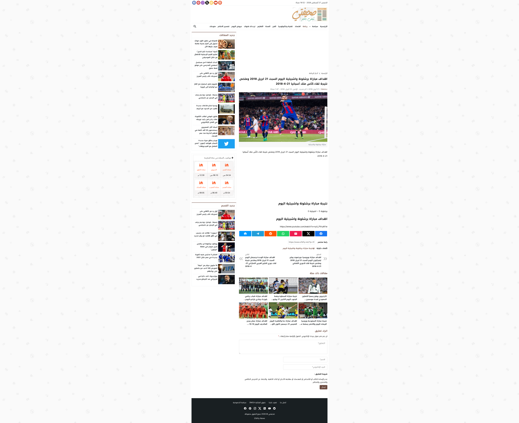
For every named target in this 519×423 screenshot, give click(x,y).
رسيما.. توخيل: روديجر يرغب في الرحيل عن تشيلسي (206, 96)
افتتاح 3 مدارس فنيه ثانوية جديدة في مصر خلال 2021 (206, 256)
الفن (274, 26)
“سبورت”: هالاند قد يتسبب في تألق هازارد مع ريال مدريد (205, 234)
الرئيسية (323, 26)
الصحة (267, 26)
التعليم (260, 26)
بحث (195, 26)
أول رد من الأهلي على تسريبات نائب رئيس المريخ (207, 75)
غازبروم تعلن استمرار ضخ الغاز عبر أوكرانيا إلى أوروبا (205, 85)
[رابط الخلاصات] (211, 3)
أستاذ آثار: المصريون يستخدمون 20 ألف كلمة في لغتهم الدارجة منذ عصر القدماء (206, 131)
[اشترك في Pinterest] (198, 3)
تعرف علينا (273, 402)
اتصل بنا (283, 402)
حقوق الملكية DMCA (257, 402)
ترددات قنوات (249, 26)
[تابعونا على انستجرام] (202, 3)
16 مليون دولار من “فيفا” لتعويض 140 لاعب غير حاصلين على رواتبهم (205, 268)
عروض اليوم (237, 26)
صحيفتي (271, 414)
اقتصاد (298, 26)
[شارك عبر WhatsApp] (283, 233)
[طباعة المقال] (245, 233)
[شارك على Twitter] (308, 233)
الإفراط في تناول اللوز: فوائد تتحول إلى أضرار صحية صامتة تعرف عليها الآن (205, 43)
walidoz (324, 89)
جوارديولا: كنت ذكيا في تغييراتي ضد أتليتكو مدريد (206, 278)
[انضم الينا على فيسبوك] (194, 3)
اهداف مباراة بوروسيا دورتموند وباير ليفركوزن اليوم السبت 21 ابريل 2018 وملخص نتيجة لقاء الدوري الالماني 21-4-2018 (305, 260)
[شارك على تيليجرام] (257, 233)
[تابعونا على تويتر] (207, 3)
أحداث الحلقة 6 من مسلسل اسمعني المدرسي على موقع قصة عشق (206, 65)
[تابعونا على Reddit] (220, 3)
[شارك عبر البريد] (295, 233)
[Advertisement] (283, 51)
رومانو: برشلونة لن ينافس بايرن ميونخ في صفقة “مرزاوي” (207, 246)
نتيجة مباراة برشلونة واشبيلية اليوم (298, 248)
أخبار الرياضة (313, 73)
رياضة (305, 26)
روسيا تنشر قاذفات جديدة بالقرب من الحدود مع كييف (206, 107)
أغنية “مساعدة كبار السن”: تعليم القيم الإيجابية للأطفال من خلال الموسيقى (205, 54)
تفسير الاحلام (223, 26)
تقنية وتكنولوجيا (285, 26)
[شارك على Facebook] (321, 233)
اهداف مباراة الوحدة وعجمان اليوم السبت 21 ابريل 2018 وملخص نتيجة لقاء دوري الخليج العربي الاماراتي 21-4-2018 (260, 260)
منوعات (212, 26)
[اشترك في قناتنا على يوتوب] (215, 3)
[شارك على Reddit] (270, 233)
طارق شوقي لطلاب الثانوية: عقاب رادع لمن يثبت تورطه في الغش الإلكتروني (206, 119)
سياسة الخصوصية (239, 402)
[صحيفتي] (259, 14)
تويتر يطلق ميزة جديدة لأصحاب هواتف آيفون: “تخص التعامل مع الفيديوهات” (206, 143)
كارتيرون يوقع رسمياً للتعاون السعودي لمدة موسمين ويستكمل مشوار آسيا (314, 299)
